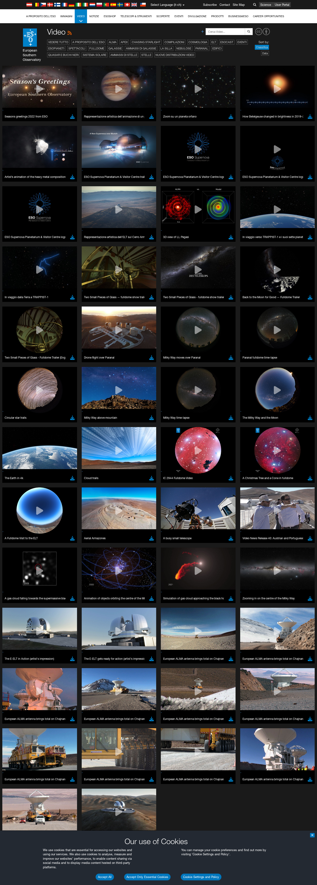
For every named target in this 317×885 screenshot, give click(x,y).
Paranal (201, 48)
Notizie (94, 16)
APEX (124, 42)
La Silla (166, 48)
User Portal (282, 5)
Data (265, 53)
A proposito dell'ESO (41, 16)
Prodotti (217, 16)
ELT (213, 42)
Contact (225, 5)
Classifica (262, 47)
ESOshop (110, 16)
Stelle (146, 55)
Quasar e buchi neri (63, 55)
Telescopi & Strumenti (136, 16)
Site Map (239, 5)
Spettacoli (76, 48)
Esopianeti (56, 48)
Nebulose (183, 48)
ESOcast (226, 42)
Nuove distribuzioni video (174, 55)
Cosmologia (197, 42)
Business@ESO (238, 16)
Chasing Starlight (146, 42)
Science (265, 5)
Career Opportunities (268, 16)
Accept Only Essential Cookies (147, 877)
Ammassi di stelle (123, 55)
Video (81, 16)
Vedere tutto (58, 42)
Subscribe (210, 5)
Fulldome (96, 48)
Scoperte (163, 16)
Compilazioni (174, 42)
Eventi (179, 16)
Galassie (115, 48)
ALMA (112, 42)
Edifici (217, 48)
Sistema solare (94, 55)
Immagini (66, 16)
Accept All (105, 877)
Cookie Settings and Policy (201, 877)
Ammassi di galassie (141, 48)
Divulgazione (197, 16)
